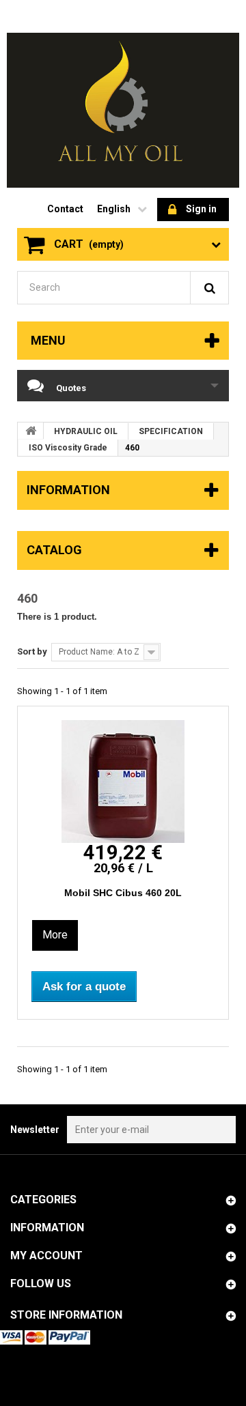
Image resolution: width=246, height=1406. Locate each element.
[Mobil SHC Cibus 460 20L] (123, 781)
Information (68, 490)
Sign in (201, 208)
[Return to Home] (31, 430)
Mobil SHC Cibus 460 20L (123, 892)
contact (65, 208)
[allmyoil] (123, 110)
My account (46, 1255)
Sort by (32, 651)
